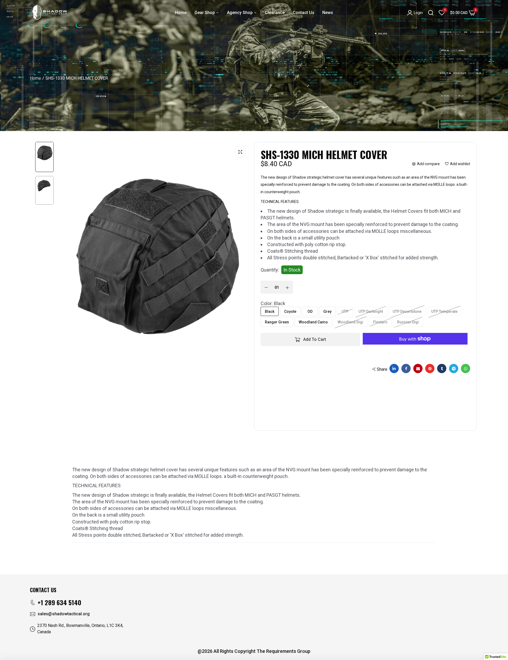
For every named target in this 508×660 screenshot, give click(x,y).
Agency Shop (240, 12)
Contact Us (303, 12)
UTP (345, 311)
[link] (497, 648)
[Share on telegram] (453, 368)
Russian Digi (408, 322)
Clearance (275, 12)
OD (309, 311)
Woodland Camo (313, 322)
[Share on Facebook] (406, 368)
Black (269, 311)
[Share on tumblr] (441, 368)
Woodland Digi (350, 322)
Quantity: (270, 270)
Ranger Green (277, 322)
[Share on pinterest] (429, 368)
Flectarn (380, 322)
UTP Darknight (371, 311)
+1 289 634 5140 (59, 602)
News (327, 12)
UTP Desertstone (407, 311)
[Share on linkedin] (394, 368)
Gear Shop (205, 12)
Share (382, 369)
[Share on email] (418, 368)
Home (181, 12)
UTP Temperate (444, 311)
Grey (327, 311)
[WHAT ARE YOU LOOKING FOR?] (430, 12)
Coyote (290, 311)
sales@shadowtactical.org (64, 613)
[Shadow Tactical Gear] (50, 13)
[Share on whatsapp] (465, 368)
